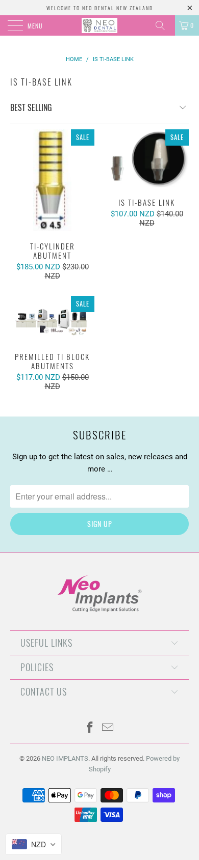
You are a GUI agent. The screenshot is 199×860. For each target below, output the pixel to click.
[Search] (164, 25)
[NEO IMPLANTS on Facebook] (90, 728)
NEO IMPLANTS (65, 758)
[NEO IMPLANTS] (100, 25)
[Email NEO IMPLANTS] (108, 728)
